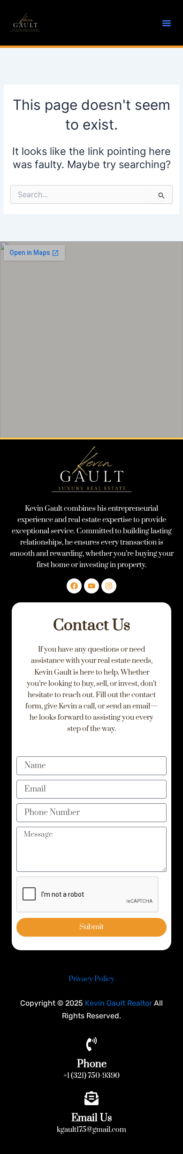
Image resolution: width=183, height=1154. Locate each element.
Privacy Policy (91, 979)
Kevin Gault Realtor (118, 1003)
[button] (167, 23)
